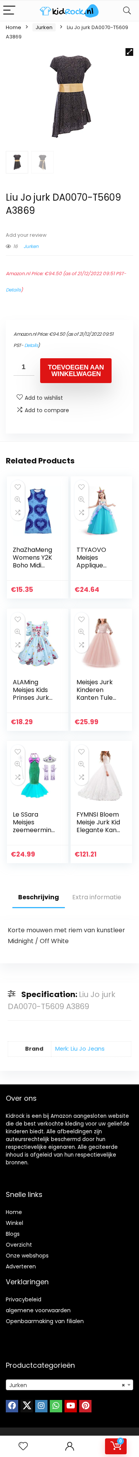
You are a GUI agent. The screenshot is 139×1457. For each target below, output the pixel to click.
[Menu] (9, 10)
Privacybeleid (23, 1299)
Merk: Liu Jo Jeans (80, 1049)
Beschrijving (38, 897)
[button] (129, 52)
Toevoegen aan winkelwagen (76, 371)
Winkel (14, 1223)
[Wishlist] (23, 1446)
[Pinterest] (85, 1406)
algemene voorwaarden (38, 1310)
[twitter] (26, 1406)
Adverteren (21, 1266)
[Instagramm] (41, 1406)
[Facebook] (12, 1406)
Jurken (44, 27)
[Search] (127, 10)
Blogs (13, 1234)
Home (13, 27)
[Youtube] (70, 1406)
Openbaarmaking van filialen (45, 1321)
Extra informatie (96, 897)
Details (13, 289)
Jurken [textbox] (67, 1385)
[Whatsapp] (56, 1406)
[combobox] (69, 1384)
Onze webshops (27, 1255)
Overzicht (19, 1245)
